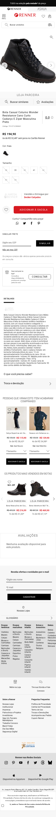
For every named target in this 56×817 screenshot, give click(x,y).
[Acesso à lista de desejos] (43, 17)
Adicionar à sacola (34, 209)
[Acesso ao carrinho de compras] (50, 17)
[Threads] (43, 763)
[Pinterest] (13, 763)
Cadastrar (29, 597)
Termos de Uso (19, 798)
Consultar (40, 276)
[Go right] (51, 65)
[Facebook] (28, 763)
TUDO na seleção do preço (28, 3)
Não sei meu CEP (10, 250)
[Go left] (4, 65)
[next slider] (1, 498)
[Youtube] (21, 763)
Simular (45, 243)
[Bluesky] (50, 763)
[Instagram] (6, 763)
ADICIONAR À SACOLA (16, 462)
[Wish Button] (6, 210)
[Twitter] (35, 763)
